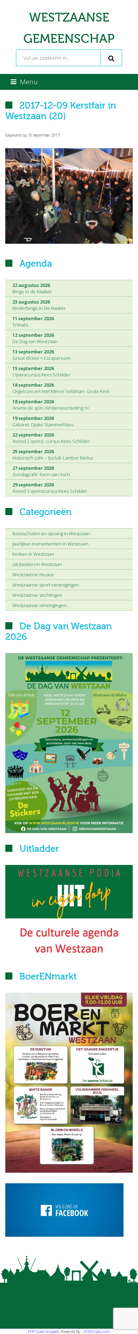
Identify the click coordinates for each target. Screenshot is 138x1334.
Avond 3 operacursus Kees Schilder (49, 487)
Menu (29, 81)
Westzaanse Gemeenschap (69, 28)
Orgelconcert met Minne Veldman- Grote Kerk (60, 388)
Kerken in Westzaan (33, 554)
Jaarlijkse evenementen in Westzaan (50, 544)
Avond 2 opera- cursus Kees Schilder (51, 438)
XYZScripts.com (97, 1331)
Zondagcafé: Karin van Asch (41, 471)
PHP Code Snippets (43, 1331)
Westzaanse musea (32, 574)
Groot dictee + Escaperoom (41, 354)
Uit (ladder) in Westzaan (37, 564)
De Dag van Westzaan (35, 338)
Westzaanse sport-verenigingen (45, 585)
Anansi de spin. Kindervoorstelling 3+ (50, 404)
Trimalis (33, 321)
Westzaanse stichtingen (37, 595)
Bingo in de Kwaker (32, 288)
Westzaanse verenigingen (39, 605)
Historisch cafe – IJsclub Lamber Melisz (52, 454)
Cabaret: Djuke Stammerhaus (43, 421)
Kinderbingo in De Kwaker (39, 305)
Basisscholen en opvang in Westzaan (51, 533)
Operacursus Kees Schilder (41, 371)
